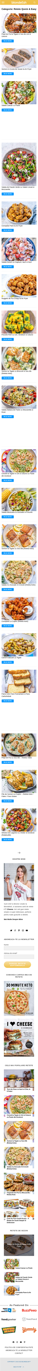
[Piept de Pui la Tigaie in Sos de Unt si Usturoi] (19, 23)
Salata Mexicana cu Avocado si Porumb (17, 512)
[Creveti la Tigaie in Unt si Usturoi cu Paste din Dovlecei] (19, 460)
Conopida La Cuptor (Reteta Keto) (15, 621)
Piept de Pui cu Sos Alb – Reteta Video (17, 758)
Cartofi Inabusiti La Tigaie (11, 658)
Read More (8, 41)
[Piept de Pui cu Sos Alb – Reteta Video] (19, 745)
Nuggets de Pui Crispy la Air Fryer (15, 298)
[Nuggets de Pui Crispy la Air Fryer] (19, 285)
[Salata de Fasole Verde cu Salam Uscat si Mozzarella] (19, 164)
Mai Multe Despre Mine (13, 919)
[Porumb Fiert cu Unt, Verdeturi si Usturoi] (19, 322)
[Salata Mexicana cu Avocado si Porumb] (19, 499)
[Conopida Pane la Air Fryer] (19, 213)
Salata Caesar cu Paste (11, 105)
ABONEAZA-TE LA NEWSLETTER (19, 1350)
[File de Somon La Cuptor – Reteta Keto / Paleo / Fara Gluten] (19, 781)
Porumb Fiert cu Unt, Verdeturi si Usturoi (17, 335)
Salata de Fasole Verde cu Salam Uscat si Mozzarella (23, 1279)
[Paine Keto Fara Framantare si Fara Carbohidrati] (19, 681)
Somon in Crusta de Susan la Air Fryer (16, 69)
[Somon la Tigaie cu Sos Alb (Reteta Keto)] (19, 535)
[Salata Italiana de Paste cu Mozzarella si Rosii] (19, 397)
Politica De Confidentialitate (19, 1347)
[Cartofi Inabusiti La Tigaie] (19, 644)
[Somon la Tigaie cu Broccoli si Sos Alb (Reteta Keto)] (19, 358)
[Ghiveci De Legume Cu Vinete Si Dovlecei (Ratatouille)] (19, 820)
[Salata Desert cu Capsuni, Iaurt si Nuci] (19, 249)
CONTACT (19, 1353)
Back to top (17, 1367)
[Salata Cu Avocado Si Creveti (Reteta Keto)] (19, 572)
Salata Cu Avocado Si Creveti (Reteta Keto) (18, 585)
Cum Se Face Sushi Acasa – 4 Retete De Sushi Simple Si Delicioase (18, 1220)
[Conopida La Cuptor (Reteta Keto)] (19, 608)
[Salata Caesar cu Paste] (19, 92)
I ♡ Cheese (8, 909)
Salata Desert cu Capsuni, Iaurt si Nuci (17, 262)
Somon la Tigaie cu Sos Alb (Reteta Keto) (18, 548)
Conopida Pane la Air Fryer (12, 226)
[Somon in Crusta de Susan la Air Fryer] (19, 58)
